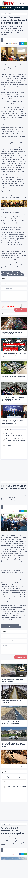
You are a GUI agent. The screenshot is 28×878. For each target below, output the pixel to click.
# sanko (4, 274)
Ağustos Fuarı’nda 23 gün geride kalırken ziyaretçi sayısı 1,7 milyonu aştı (14, 8)
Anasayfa (4, 13)
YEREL (9, 482)
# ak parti (16, 625)
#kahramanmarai (6, 625)
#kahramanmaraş (6, 272)
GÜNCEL (10, 13)
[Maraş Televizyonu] (8, 3)
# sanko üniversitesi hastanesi (16, 274)
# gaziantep (16, 272)
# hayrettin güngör (15, 627)
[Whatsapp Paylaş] (25, 43)
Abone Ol (5, 43)
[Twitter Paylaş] (22, 43)
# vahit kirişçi (5, 627)
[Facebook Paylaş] (20, 43)
